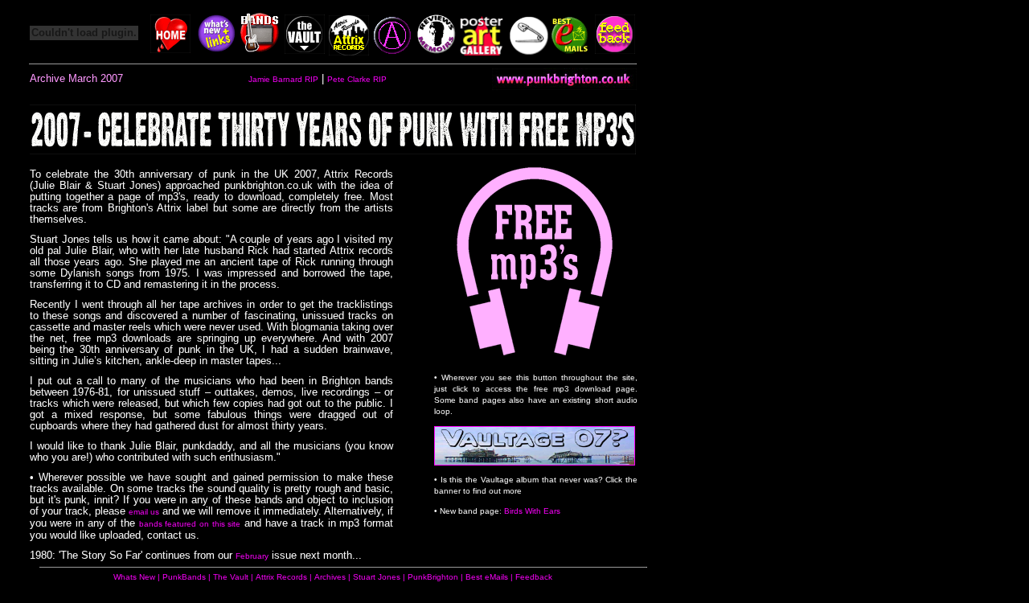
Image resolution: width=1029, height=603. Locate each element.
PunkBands (184, 576)
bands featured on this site (190, 523)
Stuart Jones (378, 576)
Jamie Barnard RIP (283, 79)
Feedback (533, 576)
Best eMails (486, 576)
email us (144, 511)
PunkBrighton (433, 576)
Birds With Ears (532, 511)
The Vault (230, 576)
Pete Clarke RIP (357, 79)
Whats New (134, 576)
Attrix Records (281, 576)
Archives (330, 576)
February (252, 556)
